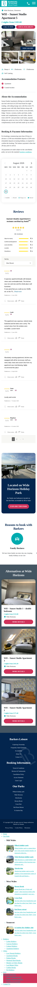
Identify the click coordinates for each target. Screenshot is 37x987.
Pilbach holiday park (18, 791)
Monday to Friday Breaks (14, 963)
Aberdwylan (18, 798)
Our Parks (6, 836)
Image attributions (29, 822)
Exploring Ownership (19, 744)
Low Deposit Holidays (13, 953)
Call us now (8, 27)
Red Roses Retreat (19, 807)
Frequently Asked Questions (18, 747)
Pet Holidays (10, 970)
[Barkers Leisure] (9, 3)
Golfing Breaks (11, 967)
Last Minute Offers (12, 965)
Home (5, 834)
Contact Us (18, 757)
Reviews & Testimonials (18, 771)
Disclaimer (27, 828)
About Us (18, 754)
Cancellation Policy (18, 774)
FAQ (4, 972)
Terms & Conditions (18, 768)
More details (18, 622)
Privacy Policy (9, 828)
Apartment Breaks (12, 956)
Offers (5, 951)
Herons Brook (18, 801)
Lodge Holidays (11, 941)
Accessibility (18, 751)
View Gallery (27, 48)
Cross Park (18, 804)
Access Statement (18, 777)
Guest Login (18, 780)
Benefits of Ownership (13, 982)
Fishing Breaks (11, 958)
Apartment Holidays (12, 948)
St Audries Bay (18, 810)
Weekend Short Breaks (13, 960)
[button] (34, 3)
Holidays (6, 939)
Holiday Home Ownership (14, 979)
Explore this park (18, 506)
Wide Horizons (18, 795)
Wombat (21, 824)
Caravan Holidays (12, 944)
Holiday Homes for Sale (13, 977)
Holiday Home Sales (9, 975)
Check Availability (25, 27)
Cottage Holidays (11, 946)
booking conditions (26, 152)
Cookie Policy (19, 828)
